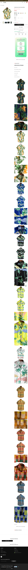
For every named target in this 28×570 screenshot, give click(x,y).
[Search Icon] (22, 2)
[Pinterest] (1, 556)
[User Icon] (24, 2)
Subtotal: (15, 22)
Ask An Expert (23, 59)
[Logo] (5, 2)
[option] (7, 13)
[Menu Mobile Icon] (1, 2)
